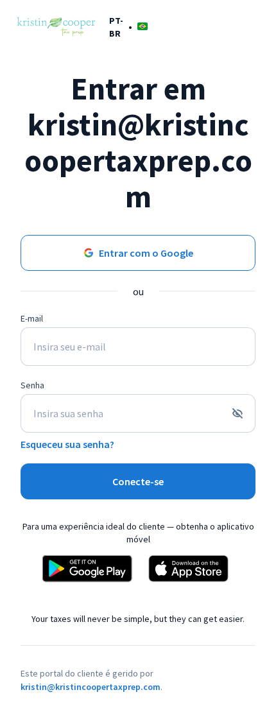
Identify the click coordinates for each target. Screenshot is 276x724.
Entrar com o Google (146, 252)
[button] (128, 26)
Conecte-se (138, 481)
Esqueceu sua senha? (67, 444)
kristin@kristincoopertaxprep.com (90, 687)
